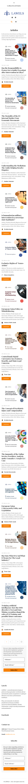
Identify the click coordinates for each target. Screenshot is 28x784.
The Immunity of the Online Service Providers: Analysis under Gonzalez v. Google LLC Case (14, 457)
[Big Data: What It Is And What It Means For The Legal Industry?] (14, 541)
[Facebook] (12, 17)
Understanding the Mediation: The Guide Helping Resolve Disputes (14, 167)
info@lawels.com (10, 734)
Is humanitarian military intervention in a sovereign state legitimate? (13, 217)
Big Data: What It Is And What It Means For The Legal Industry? (13, 558)
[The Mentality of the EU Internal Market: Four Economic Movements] (14, 101)
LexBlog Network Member (14, 6)
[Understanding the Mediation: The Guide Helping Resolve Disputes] (14, 151)
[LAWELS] (14, 13)
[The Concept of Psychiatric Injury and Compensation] (14, 393)
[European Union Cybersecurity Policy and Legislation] (14, 491)
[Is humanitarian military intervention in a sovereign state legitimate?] (14, 200)
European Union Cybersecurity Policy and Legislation (12, 508)
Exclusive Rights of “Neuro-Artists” (13, 264)
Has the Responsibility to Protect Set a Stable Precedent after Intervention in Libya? (14, 70)
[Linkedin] (15, 17)
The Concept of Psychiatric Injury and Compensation (12, 409)
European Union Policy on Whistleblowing (12, 310)
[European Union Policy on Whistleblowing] (14, 294)
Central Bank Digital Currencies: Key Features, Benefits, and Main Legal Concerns (12, 359)
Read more (6, 86)
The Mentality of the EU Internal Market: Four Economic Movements (11, 118)
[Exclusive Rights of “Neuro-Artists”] (14, 248)
